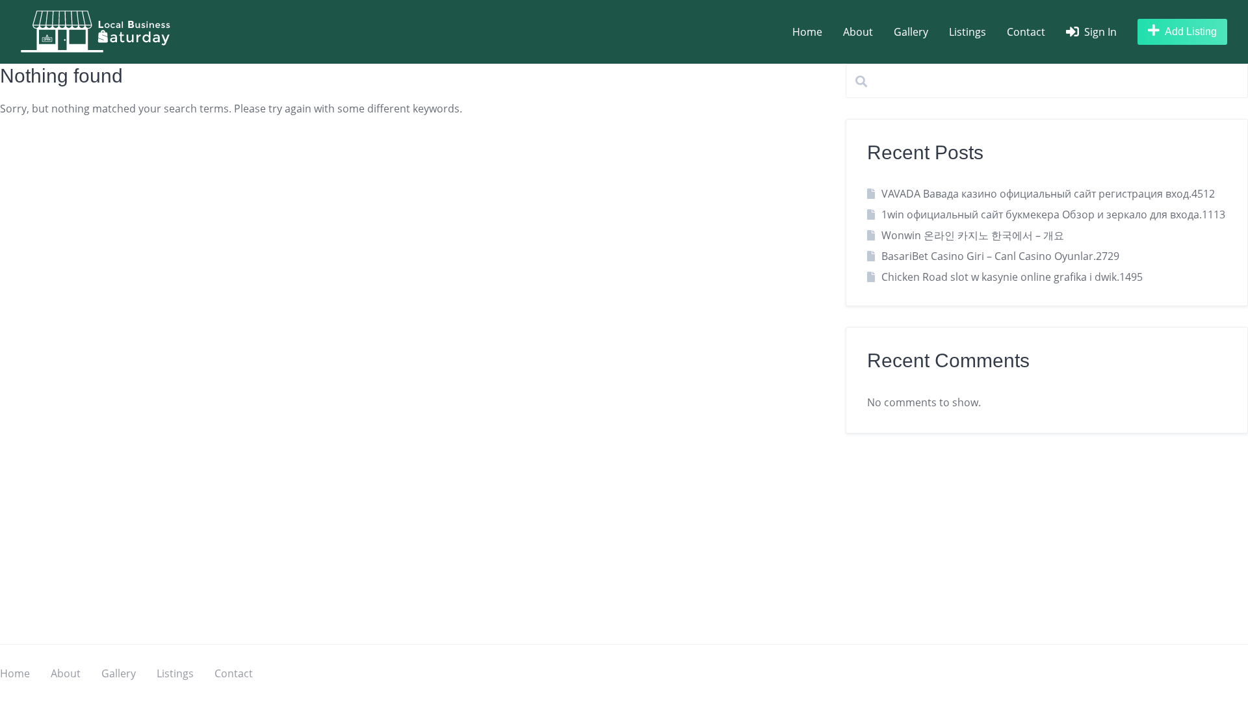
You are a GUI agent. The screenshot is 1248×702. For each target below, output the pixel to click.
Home (807, 32)
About (858, 32)
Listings (967, 32)
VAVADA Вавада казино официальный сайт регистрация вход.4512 (1048, 194)
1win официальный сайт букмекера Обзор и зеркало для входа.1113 (1053, 214)
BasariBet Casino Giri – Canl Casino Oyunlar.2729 (1000, 256)
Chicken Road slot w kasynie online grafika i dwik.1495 (1012, 277)
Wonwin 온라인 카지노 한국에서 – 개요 (972, 235)
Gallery (911, 32)
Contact (1026, 32)
